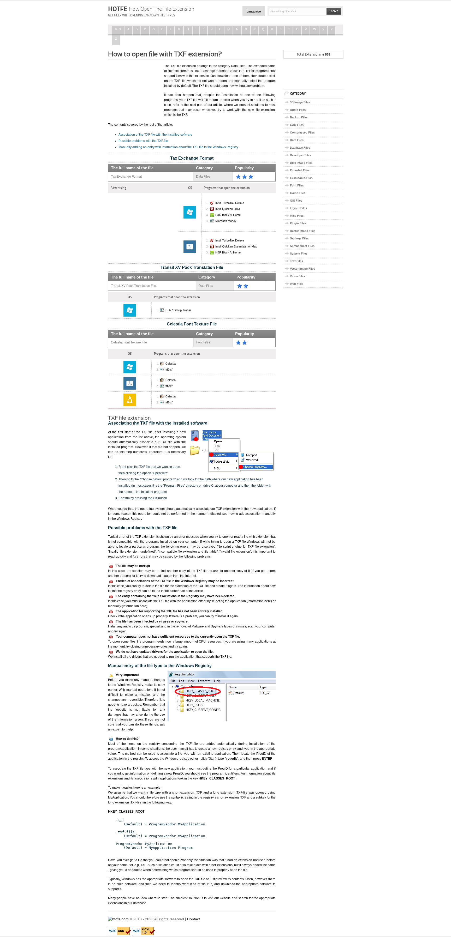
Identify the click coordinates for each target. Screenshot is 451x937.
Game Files (297, 193)
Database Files (300, 147)
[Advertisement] (134, 89)
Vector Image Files (302, 268)
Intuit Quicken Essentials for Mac (236, 246)
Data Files (297, 140)
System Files (298, 253)
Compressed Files (302, 132)
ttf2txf (169, 369)
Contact (193, 919)
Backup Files (299, 117)
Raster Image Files (302, 230)
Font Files (297, 185)
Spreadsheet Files (302, 245)
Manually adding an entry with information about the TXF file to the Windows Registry (178, 147)
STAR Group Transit (178, 310)
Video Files (297, 276)
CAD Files (297, 124)
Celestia (170, 363)
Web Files (296, 283)
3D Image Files (300, 102)
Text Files (296, 261)
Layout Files (298, 208)
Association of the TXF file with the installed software (155, 134)
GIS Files (296, 200)
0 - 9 (118, 29)
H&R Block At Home (228, 214)
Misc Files (297, 215)
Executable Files (301, 177)
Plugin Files (298, 223)
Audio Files (298, 109)
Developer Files (300, 155)
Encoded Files (300, 170)
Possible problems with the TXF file (143, 141)
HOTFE (151, 9)
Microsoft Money (225, 220)
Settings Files (299, 238)
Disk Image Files (301, 162)
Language (253, 11)
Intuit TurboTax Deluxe (229, 202)
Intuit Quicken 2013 (227, 208)
